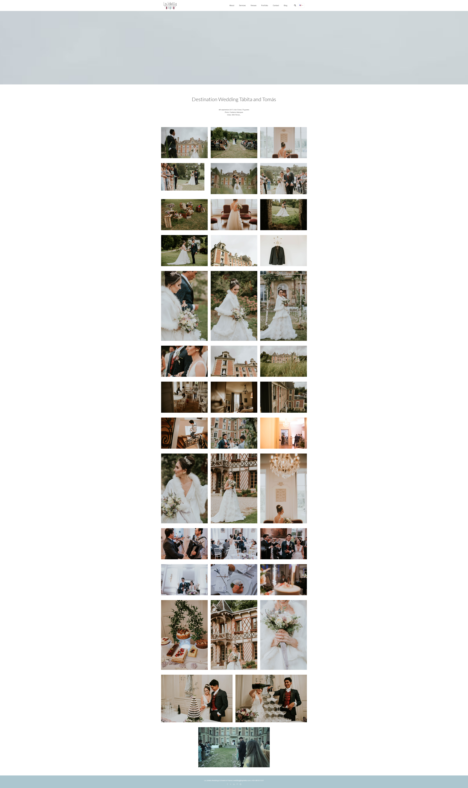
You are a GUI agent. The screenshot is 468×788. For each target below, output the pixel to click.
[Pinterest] (237, 784)
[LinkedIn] (234, 784)
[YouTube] (230, 784)
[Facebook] (227, 784)
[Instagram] (240, 784)
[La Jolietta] (170, 5)
